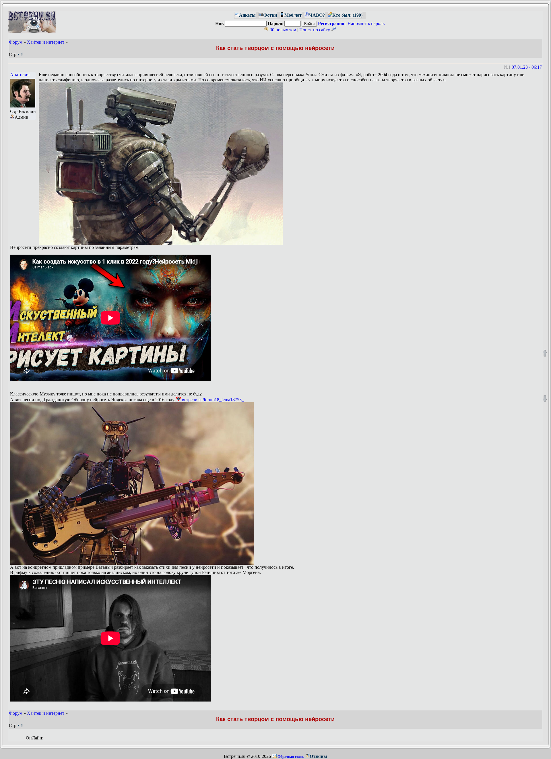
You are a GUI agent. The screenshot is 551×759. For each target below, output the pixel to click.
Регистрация (331, 23)
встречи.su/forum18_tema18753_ (212, 399)
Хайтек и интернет (45, 42)
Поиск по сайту (315, 29)
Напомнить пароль (366, 23)
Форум (15, 42)
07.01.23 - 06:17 (527, 67)
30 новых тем (282, 29)
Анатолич (20, 74)
